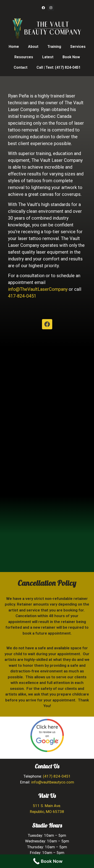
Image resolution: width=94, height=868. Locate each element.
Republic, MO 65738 (47, 811)
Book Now (71, 57)
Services (78, 46)
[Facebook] (43, 8)
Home (14, 46)
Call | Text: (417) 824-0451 (59, 67)
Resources (23, 57)
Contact (20, 67)
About (33, 46)
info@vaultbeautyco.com (52, 782)
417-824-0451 (22, 296)
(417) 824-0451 (57, 776)
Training (54, 46)
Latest (47, 57)
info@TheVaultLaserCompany (38, 289)
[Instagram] (51, 8)
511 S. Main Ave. (47, 805)
